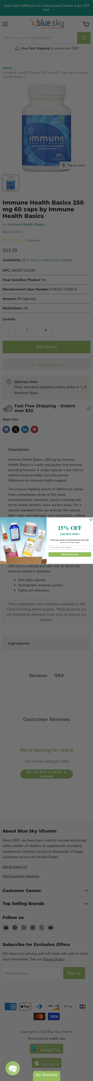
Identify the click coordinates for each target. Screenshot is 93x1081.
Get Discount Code (69, 554)
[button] (12, 1068)
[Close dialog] (91, 519)
